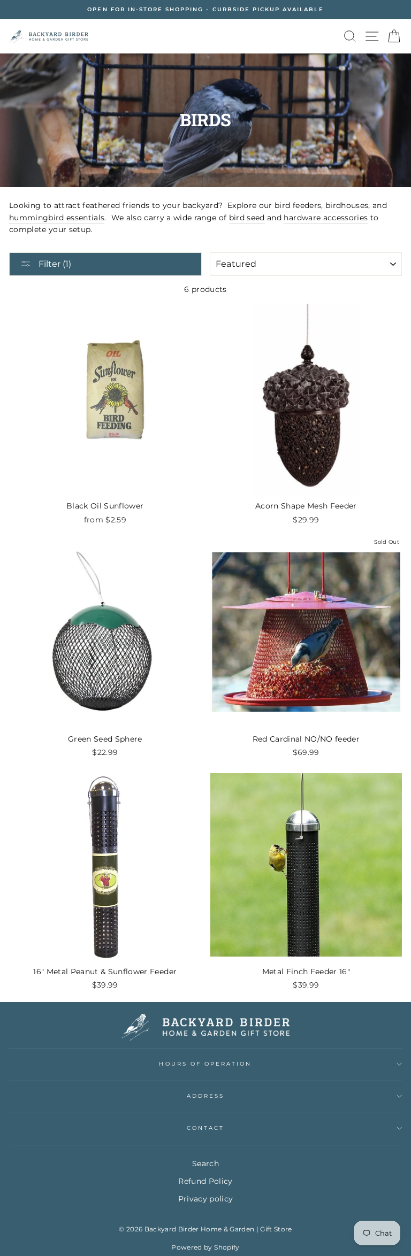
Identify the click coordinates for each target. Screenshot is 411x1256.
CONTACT (205, 1127)
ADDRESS (205, 1095)
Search (205, 1163)
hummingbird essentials (56, 217)
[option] (205, 9)
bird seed (247, 217)
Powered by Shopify (205, 1247)
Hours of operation (205, 1063)
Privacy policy (205, 1199)
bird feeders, (299, 205)
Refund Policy (205, 1181)
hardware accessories (326, 217)
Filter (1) (53, 264)
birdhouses (346, 205)
